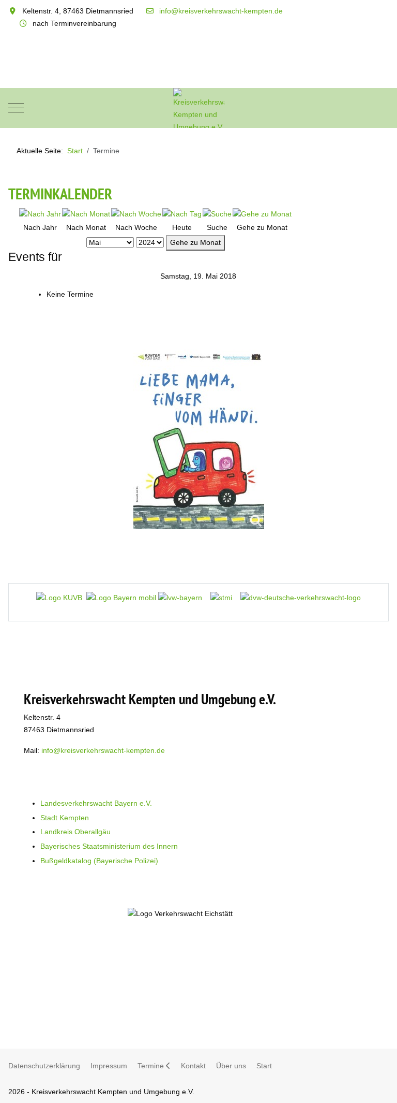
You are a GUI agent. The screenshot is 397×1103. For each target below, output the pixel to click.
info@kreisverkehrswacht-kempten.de (221, 11)
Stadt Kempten (64, 818)
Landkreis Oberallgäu (75, 832)
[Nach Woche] (136, 214)
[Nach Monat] (86, 214)
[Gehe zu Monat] (262, 214)
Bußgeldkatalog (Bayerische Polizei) (99, 861)
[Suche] (217, 214)
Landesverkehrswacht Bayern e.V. (96, 803)
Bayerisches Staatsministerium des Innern (109, 846)
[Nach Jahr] (40, 214)
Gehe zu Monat (195, 242)
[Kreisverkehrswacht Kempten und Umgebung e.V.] (198, 108)
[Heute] (182, 214)
